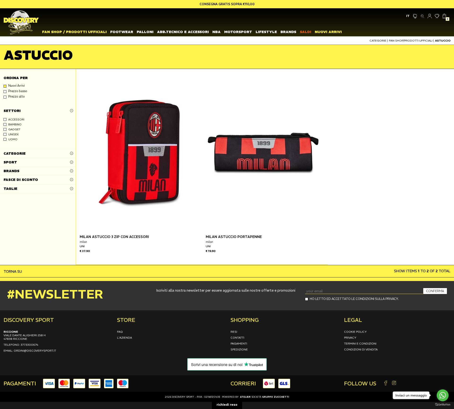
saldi (305, 32)
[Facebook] (385, 383)
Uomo (12, 139)
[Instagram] (394, 383)
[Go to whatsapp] (443, 395)
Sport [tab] (10, 162)
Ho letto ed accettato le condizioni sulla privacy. (354, 299)
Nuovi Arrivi (328, 32)
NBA (216, 32)
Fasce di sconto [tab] (21, 180)
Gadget (14, 129)
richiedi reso (227, 404)
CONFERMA (435, 291)
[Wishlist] (437, 15)
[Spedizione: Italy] (415, 15)
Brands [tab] (11, 171)
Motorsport (238, 32)
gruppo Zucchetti (275, 396)
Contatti (237, 337)
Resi (234, 331)
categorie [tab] (15, 153)
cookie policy (355, 331)
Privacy (350, 337)
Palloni (145, 32)
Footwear (121, 32)
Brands (288, 32)
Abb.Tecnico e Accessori (183, 32)
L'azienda (124, 337)
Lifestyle (266, 32)
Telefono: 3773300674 (21, 344)
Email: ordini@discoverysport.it (30, 350)
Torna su (13, 271)
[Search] (422, 15)
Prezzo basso (17, 91)
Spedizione (239, 349)
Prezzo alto (16, 96)
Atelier (245, 396)
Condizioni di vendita (361, 349)
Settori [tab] (12, 110)
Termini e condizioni (360, 343)
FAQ (120, 331)
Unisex (13, 134)
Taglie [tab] (10, 188)
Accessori (16, 119)
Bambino (15, 124)
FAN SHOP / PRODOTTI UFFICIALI (74, 32)
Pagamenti (239, 343)
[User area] (429, 15)
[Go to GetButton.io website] (442, 404)
